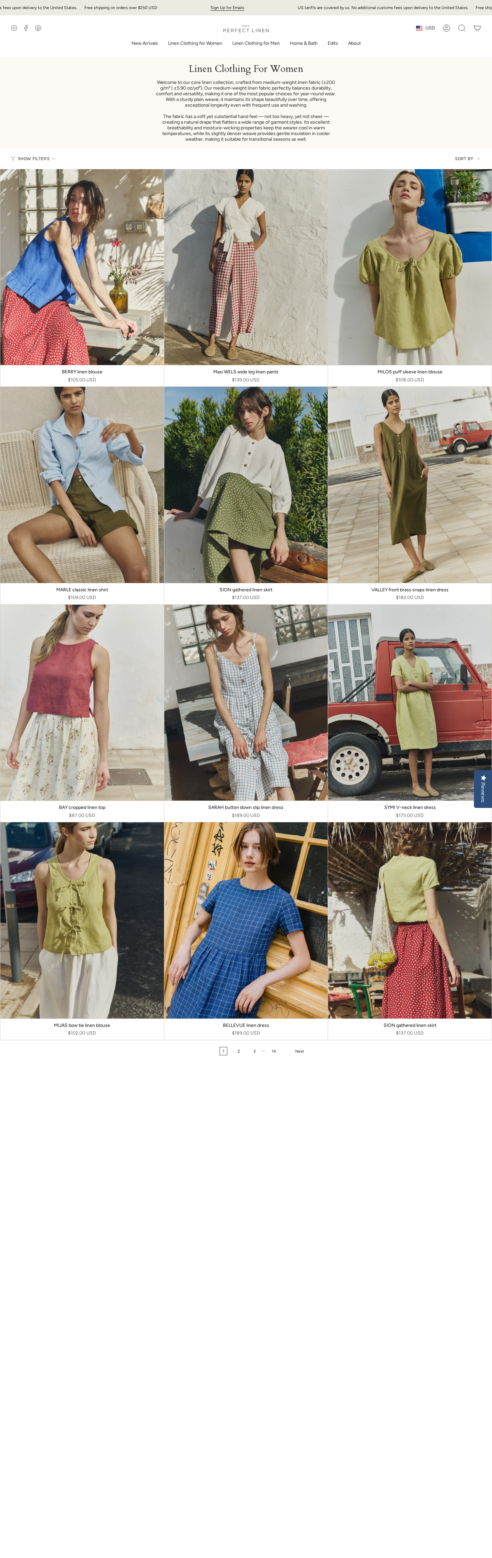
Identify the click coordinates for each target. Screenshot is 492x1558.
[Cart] (477, 28)
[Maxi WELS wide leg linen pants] (246, 267)
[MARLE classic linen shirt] (82, 485)
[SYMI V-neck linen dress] (410, 703)
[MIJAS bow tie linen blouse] (82, 920)
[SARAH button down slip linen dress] (246, 703)
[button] (195, 44)
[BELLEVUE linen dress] (246, 920)
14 (274, 1051)
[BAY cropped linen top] (82, 703)
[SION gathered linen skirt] (246, 485)
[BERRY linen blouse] (82, 267)
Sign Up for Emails (227, 7)
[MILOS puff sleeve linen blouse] (410, 267)
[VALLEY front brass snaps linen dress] (410, 485)
